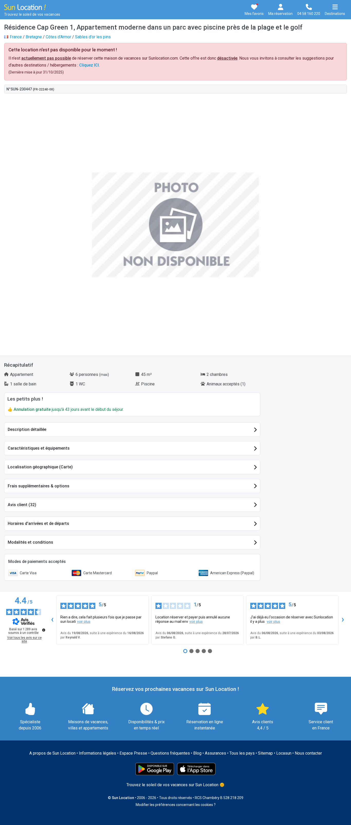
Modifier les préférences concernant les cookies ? (176, 805)
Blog (197, 753)
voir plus (83, 621)
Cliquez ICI (89, 65)
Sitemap (265, 753)
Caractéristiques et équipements (39, 448)
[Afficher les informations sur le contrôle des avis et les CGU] (44, 630)
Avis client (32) (22, 504)
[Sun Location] (25, 6)
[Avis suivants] (342, 620)
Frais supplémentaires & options (38, 486)
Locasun (283, 753)
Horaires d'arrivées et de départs (38, 523)
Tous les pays (242, 753)
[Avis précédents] (52, 620)
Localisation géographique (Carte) (40, 467)
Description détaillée (27, 429)
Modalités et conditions (30, 542)
